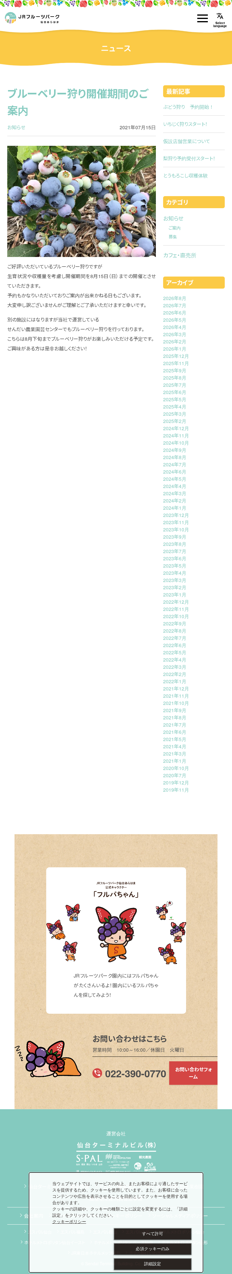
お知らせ (16, 127)
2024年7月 (174, 464)
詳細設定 (152, 1263)
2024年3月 (174, 493)
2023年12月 (176, 515)
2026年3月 (174, 334)
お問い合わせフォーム (193, 1073)
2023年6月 (174, 558)
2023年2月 (174, 587)
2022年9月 (174, 623)
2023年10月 (176, 529)
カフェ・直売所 (179, 255)
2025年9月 (174, 370)
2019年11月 (176, 789)
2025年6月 (174, 392)
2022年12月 (176, 601)
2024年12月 (176, 428)
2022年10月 (176, 616)
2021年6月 (174, 731)
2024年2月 (174, 500)
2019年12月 (176, 782)
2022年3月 (174, 666)
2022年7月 (174, 637)
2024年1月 (174, 507)
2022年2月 (174, 674)
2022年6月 (174, 645)
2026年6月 (174, 312)
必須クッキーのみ (152, 1248)
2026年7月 (174, 305)
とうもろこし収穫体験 (185, 175)
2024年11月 (176, 435)
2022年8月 (174, 630)
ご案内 (175, 227)
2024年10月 (176, 442)
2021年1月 (174, 760)
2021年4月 (174, 746)
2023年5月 (174, 565)
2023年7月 (174, 551)
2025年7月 (174, 384)
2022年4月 (174, 659)
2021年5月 (174, 739)
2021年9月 (174, 710)
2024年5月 (174, 478)
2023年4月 (174, 572)
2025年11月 (176, 363)
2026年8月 (174, 298)
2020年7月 (174, 775)
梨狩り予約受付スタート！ (189, 158)
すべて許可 (152, 1233)
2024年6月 (174, 471)
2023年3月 (174, 580)
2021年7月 (174, 724)
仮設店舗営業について (186, 141)
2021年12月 (176, 688)
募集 (173, 236)
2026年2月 (174, 341)
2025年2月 (174, 421)
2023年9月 (174, 536)
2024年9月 (174, 449)
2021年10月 (176, 703)
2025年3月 (174, 413)
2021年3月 (174, 753)
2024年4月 (174, 486)
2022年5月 (174, 652)
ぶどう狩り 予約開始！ (188, 106)
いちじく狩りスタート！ (185, 124)
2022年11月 (176, 609)
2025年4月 (174, 406)
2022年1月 (174, 681)
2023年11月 (176, 522)
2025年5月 (174, 399)
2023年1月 (174, 594)
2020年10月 (176, 768)
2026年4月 (174, 327)
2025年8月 (174, 377)
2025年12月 (176, 355)
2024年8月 (174, 457)
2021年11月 (176, 695)
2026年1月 (174, 348)
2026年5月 (174, 319)
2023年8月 (174, 543)
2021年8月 (174, 717)
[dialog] (116, 1222)
